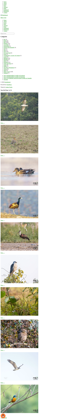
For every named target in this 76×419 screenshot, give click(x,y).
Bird (5, 42)
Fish (5, 48)
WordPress (9, 84)
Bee (4, 39)
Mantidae (6, 59)
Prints (5, 8)
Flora (5, 5)
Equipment (6, 10)
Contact (5, 12)
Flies (5, 50)
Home (5, 1)
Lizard (5, 57)
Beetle (5, 40)
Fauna (5, 4)
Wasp (5, 70)
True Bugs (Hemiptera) (9, 67)
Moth (5, 61)
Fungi (5, 54)
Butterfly (6, 43)
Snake (5, 65)
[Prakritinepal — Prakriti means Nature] (4, 15)
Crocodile (6, 44)
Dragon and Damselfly (9, 47)
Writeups (6, 73)
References (6, 11)
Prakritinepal (7, 82)
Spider (5, 66)
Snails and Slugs (7, 63)
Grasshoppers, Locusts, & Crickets (12, 55)
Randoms (6, 62)
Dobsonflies (6, 46)
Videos (5, 69)
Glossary (6, 7)
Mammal (6, 58)
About (5, 3)
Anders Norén (9, 87)
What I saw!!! (7, 71)
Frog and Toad (7, 53)
